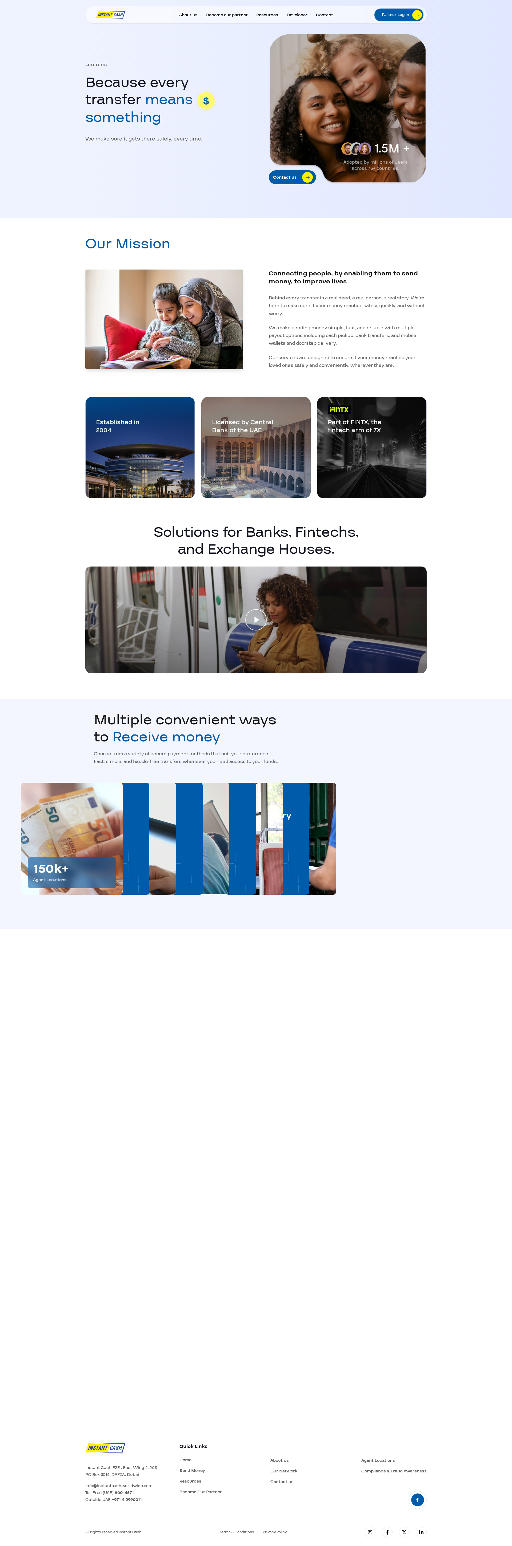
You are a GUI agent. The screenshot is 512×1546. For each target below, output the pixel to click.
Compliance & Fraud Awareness (394, 1471)
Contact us (282, 1482)
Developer (297, 15)
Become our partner (227, 15)
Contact (324, 15)
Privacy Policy (275, 1532)
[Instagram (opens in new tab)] (370, 1532)
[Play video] (256, 620)
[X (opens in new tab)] (404, 1532)
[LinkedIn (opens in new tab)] (421, 1532)
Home (185, 1460)
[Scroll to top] (418, 1500)
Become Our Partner (200, 1492)
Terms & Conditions (237, 1532)
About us (188, 15)
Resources (267, 15)
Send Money (192, 1470)
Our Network (283, 1471)
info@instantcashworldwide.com (119, 1486)
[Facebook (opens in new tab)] (387, 1532)
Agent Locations (378, 1460)
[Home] (110, 15)
